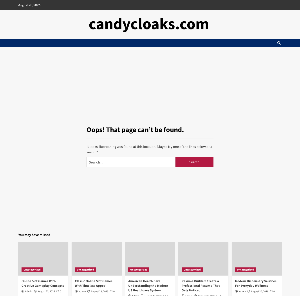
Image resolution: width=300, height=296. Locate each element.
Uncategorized (32, 270)
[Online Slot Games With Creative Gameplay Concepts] (43, 259)
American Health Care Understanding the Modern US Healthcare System (148, 286)
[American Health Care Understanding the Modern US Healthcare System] (150, 259)
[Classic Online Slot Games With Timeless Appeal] (97, 259)
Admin (29, 291)
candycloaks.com (149, 24)
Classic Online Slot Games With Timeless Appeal (93, 283)
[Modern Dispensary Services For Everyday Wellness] (257, 259)
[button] (279, 43)
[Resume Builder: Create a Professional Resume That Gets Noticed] (203, 259)
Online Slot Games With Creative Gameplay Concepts (43, 283)
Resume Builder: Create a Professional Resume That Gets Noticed (201, 286)
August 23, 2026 (46, 291)
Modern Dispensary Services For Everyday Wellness (256, 283)
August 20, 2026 (259, 291)
